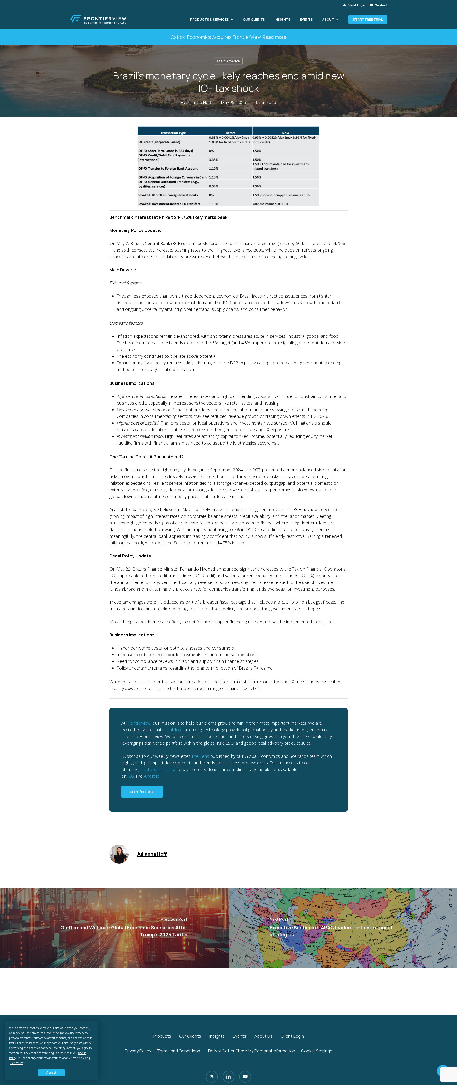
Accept (51, 1072)
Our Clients (190, 1036)
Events (239, 1036)
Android (151, 776)
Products (162, 1036)
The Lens (200, 756)
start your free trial (158, 769)
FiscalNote (173, 730)
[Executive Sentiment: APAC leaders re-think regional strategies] (342, 928)
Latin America (228, 61)
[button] (142, 792)
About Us (263, 1036)
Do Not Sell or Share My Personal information (251, 1051)
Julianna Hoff (198, 102)
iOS (131, 776)
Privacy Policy (138, 1051)
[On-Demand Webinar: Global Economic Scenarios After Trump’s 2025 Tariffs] (114, 928)
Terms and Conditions (178, 1051)
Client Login (292, 1036)
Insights (217, 1036)
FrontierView (138, 723)
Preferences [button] (16, 1063)
